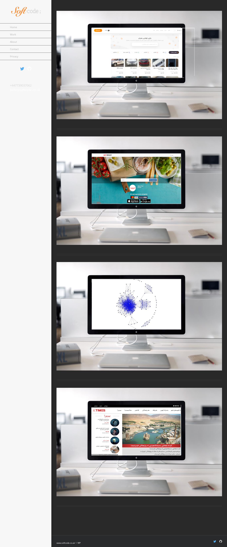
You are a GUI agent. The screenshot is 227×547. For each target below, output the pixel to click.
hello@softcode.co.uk (25, 90)
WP (79, 543)
